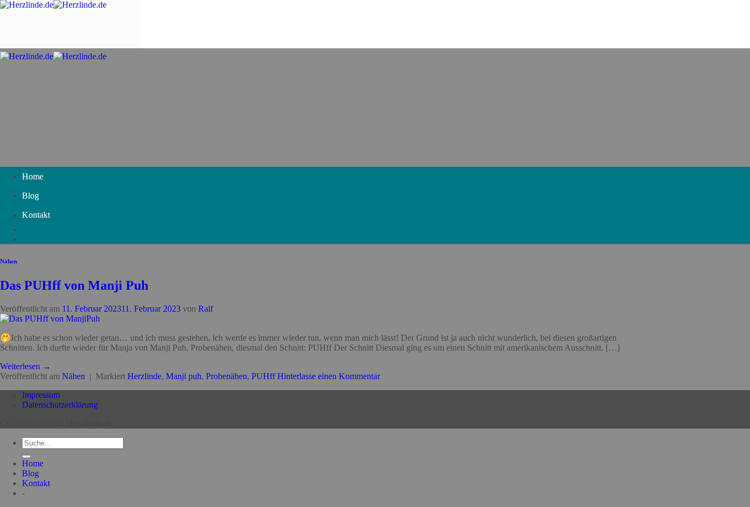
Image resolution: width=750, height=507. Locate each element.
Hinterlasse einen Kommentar (328, 376)
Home (32, 176)
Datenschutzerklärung (60, 404)
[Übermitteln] (26, 456)
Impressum (41, 394)
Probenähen (226, 376)
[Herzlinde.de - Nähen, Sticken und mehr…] (53, 4)
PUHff (263, 376)
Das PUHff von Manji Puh (74, 285)
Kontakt (36, 214)
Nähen (8, 261)
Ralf (205, 308)
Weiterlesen (25, 366)
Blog (30, 195)
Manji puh (184, 376)
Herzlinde (144, 376)
